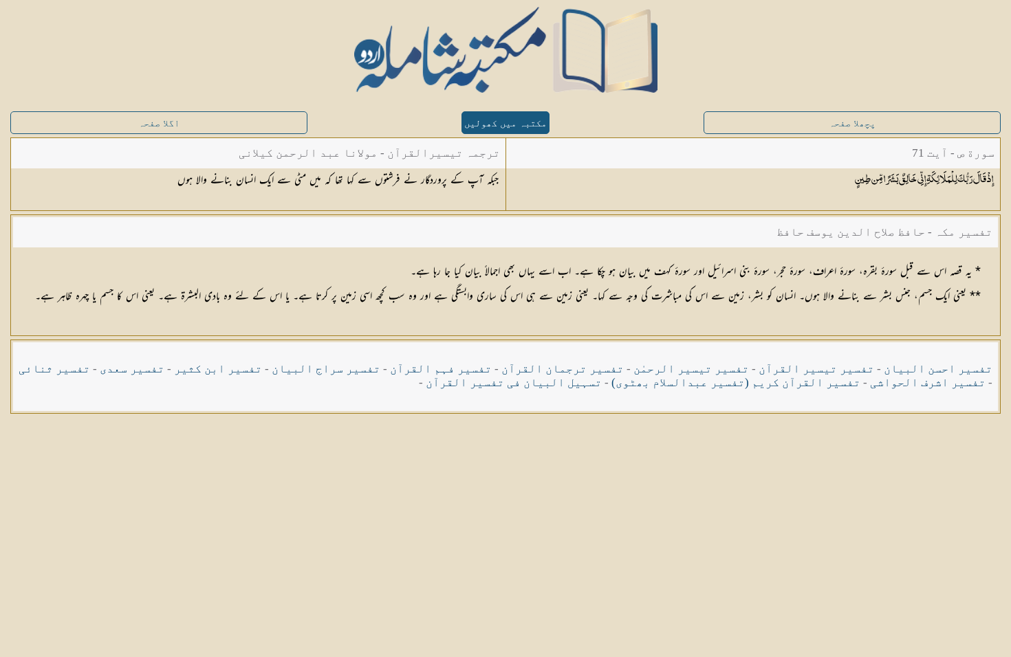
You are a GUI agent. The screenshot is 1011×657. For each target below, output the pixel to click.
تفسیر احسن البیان (938, 368)
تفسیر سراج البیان (326, 368)
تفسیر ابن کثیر (218, 368)
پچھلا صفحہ (852, 123)
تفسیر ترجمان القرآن (562, 368)
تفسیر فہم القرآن (441, 368)
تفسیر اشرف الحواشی (928, 382)
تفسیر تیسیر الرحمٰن (691, 368)
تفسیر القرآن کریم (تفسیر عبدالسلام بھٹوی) (735, 382)
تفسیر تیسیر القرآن (816, 368)
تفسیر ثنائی (54, 368)
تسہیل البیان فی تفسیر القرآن (514, 382)
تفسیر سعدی (132, 368)
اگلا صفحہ (159, 123)
